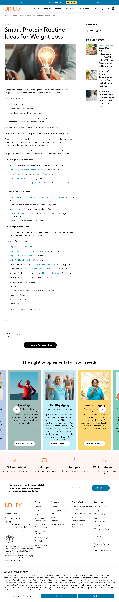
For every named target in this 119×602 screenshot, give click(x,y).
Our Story (54, 507)
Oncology (98, 533)
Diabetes (97, 536)
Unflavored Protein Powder (41, 525)
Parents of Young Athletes (101, 545)
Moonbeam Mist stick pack (48, 264)
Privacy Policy (91, 590)
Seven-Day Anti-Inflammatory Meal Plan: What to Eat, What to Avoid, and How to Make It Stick (106, 57)
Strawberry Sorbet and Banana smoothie (27, 169)
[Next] (98, 2)
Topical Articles (78, 521)
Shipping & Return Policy (58, 511)
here (41, 309)
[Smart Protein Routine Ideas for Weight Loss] (40, 62)
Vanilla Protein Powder (41, 532)
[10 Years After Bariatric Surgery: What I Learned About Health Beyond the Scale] (91, 75)
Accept (59, 596)
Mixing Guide (99, 521)
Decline (96, 596)
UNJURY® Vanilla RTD (39, 183)
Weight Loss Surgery (103, 529)
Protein (36, 9)
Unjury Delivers (78, 517)
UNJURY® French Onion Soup (22, 213)
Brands (58, 9)
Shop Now (82, 2)
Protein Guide (100, 507)
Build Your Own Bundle (41, 546)
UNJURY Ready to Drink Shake (23, 247)
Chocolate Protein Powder (41, 519)
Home (7, 16)
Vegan (38, 514)
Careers (53, 517)
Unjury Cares (99, 510)
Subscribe (99, 488)
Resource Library (18, 16)
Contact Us (55, 521)
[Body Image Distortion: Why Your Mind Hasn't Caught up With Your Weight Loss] (91, 95)
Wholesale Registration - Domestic (82, 508)
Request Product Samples (79, 525)
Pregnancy (98, 540)
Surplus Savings (41, 537)
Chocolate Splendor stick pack (41, 268)
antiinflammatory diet (106, 45)
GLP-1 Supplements (102, 550)
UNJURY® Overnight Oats (21, 178)
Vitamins (47, 9)
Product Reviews (57, 524)
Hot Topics (8, 24)
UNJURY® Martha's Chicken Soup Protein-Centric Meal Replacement (39, 197)
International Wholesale (82, 513)
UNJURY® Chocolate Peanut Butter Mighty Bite (30, 251)
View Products (57, 443)
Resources (70, 9)
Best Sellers (40, 541)
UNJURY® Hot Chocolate (20, 260)
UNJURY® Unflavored (50, 273)
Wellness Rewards (101, 514)
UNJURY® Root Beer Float (21, 255)
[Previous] (22, 2)
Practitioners (84, 9)
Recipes (97, 518)
